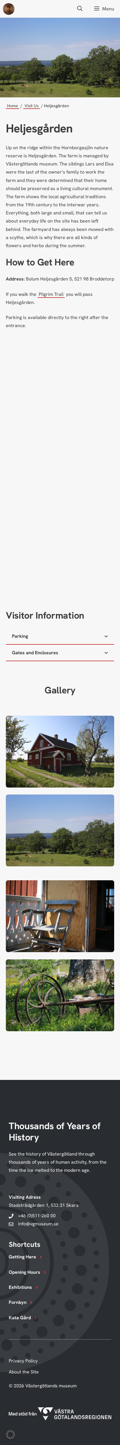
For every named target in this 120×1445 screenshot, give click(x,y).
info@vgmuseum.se (38, 1224)
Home (12, 105)
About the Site (24, 1372)
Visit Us (31, 105)
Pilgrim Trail (51, 294)
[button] (80, 9)
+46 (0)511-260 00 (37, 1216)
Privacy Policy (23, 1361)
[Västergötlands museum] (9, 9)
